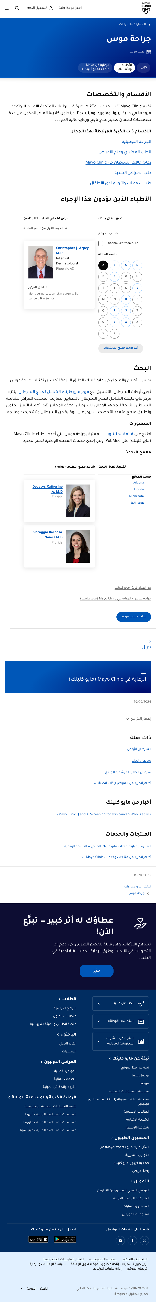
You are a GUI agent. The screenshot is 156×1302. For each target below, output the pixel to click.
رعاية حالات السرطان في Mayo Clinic (118, 163)
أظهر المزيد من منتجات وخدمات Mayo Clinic (118, 857)
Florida (139, 489)
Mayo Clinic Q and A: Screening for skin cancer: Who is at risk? (104, 814)
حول (144, 67)
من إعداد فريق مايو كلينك (133, 588)
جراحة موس (128, 39)
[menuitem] (143, 67)
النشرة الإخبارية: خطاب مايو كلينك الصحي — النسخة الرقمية (107, 846)
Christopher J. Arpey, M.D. (72, 251)
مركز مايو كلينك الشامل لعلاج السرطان (53, 392)
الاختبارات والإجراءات (132, 24)
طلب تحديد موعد (133, 617)
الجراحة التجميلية (136, 142)
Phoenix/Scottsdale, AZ (122, 243)
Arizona (138, 483)
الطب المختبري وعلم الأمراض (125, 152)
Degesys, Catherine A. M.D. (47, 489)
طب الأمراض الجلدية (133, 173)
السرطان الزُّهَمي (139, 749)
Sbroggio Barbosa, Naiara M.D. (48, 535)
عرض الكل (137, 503)
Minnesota (136, 496)
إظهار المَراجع (141, 719)
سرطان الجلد (141, 761)
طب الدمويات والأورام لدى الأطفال (120, 183)
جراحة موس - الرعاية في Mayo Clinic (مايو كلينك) (115, 599)
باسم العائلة (107, 254)
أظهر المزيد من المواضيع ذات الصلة (124, 783)
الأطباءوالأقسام (125, 67)
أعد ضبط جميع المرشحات (120, 348)
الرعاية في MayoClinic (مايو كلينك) (95, 67)
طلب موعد (137, 52)
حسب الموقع (108, 233)
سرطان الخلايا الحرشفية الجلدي (128, 772)
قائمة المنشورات (118, 434)
